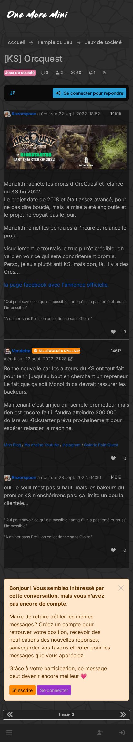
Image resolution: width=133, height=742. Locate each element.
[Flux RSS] (104, 73)
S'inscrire (22, 690)
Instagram (71, 444)
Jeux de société (20, 72)
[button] (9, 732)
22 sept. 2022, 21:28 (45, 358)
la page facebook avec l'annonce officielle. (56, 284)
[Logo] (37, 15)
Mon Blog (12, 444)
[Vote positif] (113, 332)
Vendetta (21, 350)
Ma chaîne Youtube (41, 444)
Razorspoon (24, 113)
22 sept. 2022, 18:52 (79, 113)
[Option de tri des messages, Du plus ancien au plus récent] (12, 93)
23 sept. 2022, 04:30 (80, 477)
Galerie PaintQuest (101, 444)
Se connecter (54, 690)
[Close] (121, 588)
